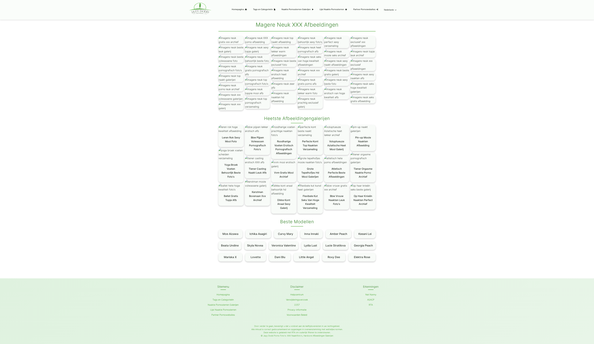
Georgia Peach (363, 245)
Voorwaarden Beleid (297, 315)
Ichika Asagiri (258, 233)
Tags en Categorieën (263, 9)
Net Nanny (370, 294)
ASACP (370, 299)
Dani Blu (280, 257)
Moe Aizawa (230, 233)
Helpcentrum (296, 294)
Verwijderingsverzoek (297, 299)
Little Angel (306, 257)
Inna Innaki (311, 233)
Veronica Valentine (283, 245)
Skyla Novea (255, 245)
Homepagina (238, 9)
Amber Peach (338, 233)
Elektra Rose (362, 257)
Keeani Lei (365, 233)
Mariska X (230, 257)
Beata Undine (230, 245)
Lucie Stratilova (335, 245)
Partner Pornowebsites (364, 9)
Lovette (256, 257)
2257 (297, 304)
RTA (371, 304)
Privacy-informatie (297, 309)
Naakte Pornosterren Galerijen (296, 9)
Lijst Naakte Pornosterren (332, 9)
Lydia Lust (310, 245)
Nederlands (389, 10)
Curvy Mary (285, 233)
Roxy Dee (334, 257)
